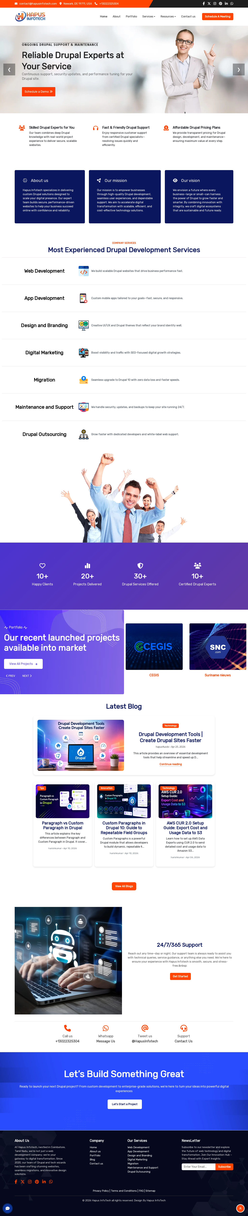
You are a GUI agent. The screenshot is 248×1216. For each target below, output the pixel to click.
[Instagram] (30, 1181)
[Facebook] (16, 1181)
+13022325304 (67, 1040)
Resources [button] (167, 16)
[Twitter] (23, 1181)
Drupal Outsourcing (139, 1171)
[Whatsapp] (51, 1181)
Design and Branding (140, 1155)
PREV (11, 675)
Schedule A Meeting (217, 16)
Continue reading (171, 763)
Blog (92, 1159)
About (116, 16)
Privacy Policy (101, 1190)
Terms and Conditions (124, 1190)
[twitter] (209, 3)
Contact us (188, 16)
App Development (138, 1151)
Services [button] (147, 16)
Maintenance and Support (143, 1167)
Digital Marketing (137, 1159)
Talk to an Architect (39, 89)
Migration (133, 1163)
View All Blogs (124, 885)
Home (103, 16)
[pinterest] (220, 3)
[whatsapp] (231, 3)
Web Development (138, 1147)
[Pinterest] (37, 1181)
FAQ (141, 1190)
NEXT (26, 675)
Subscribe (224, 1166)
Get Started (180, 975)
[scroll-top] (240, 1208)
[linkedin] (226, 3)
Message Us (105, 1040)
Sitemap (150, 1190)
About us (95, 1151)
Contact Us (183, 1040)
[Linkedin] (44, 1181)
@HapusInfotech (145, 1040)
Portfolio (131, 16)
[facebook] (204, 3)
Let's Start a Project (124, 1103)
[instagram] (214, 3)
